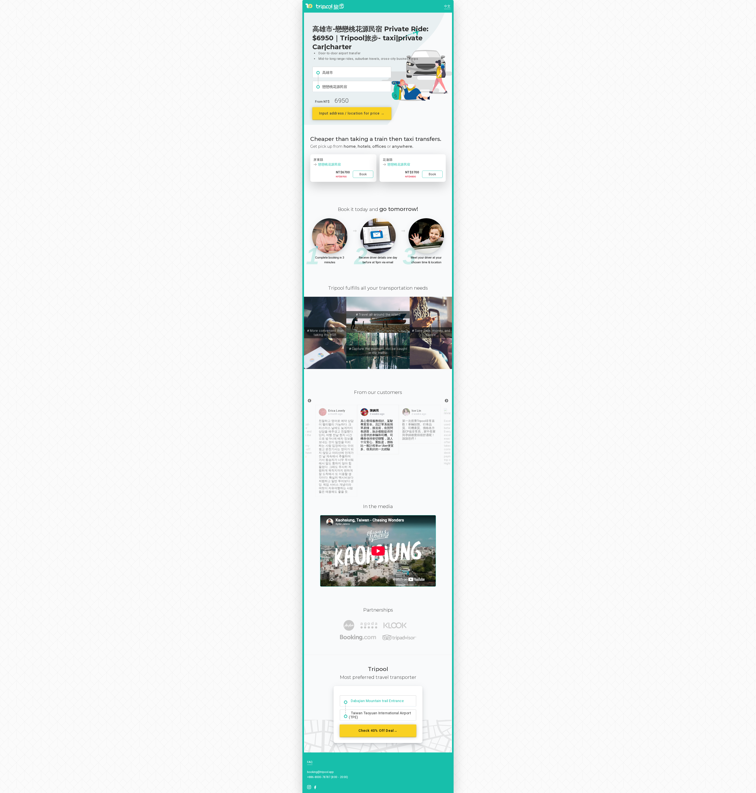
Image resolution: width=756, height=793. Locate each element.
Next (446, 401)
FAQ (309, 762)
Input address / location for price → (351, 113)
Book (363, 174)
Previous (309, 401)
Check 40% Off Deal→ (378, 730)
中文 (447, 6)
